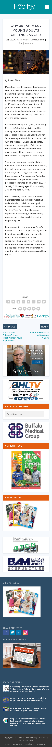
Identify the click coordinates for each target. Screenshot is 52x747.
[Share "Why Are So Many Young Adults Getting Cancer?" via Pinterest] (23, 301)
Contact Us (41, 744)
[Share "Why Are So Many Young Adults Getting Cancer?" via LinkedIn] (28, 301)
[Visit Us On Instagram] (25, 634)
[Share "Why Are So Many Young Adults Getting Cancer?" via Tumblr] (18, 301)
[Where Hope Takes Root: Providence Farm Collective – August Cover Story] (6, 710)
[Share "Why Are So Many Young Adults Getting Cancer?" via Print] (43, 301)
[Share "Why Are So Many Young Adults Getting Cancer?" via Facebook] (8, 301)
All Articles (25, 39)
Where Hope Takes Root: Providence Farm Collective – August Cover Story (28, 709)
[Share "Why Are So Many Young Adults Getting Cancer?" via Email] (38, 301)
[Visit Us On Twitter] (12, 634)
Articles (8, 744)
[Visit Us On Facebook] (6, 634)
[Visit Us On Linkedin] (19, 634)
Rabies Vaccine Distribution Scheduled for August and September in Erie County (28, 699)
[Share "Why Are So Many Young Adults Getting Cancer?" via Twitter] (13, 301)
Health (41, 39)
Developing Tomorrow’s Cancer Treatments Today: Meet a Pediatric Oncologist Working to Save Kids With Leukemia (29, 688)
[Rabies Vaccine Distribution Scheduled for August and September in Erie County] (6, 700)
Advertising (17, 744)
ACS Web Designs (26, 740)
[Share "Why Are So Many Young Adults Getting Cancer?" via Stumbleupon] (33, 301)
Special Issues (29, 744)
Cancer (34, 39)
